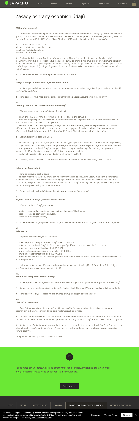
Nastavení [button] (95, 415)
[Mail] (69, 357)
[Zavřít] (135, 415)
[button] (83, 4)
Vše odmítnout (110, 415)
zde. (76, 371)
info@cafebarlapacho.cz (28, 371)
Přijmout (126, 415)
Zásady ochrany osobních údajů (38, 417)
